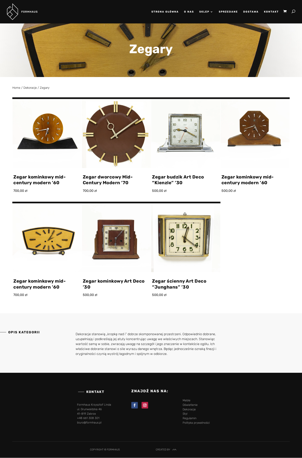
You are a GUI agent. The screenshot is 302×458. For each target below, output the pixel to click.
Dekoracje (30, 88)
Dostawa (251, 11)
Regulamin (189, 418)
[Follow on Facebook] (134, 405)
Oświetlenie (190, 405)
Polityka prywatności (196, 423)
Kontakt (271, 11)
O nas (189, 11)
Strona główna (165, 11)
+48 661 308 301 (88, 418)
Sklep (204, 11)
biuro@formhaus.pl (89, 422)
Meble (186, 400)
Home (16, 88)
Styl (185, 413)
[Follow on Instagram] (145, 405)
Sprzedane (228, 11)
